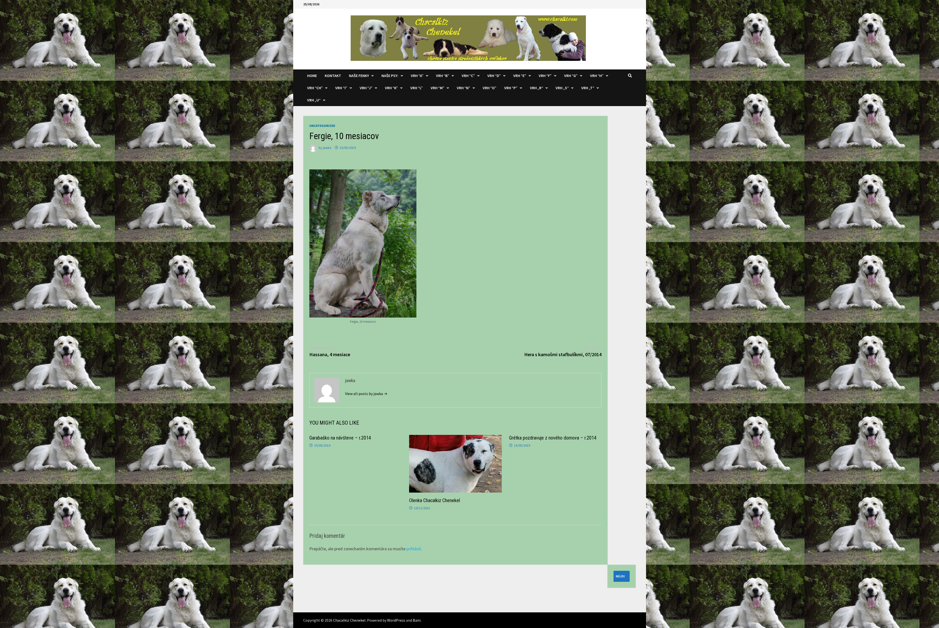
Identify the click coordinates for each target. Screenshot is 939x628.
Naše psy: (389, 75)
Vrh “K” (391, 87)
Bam (417, 620)
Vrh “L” (416, 87)
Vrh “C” (468, 75)
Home (312, 75)
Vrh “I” (341, 87)
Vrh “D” (494, 75)
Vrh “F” (545, 75)
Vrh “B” (442, 75)
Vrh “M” (437, 87)
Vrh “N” (463, 87)
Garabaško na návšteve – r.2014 (340, 438)
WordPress (396, 620)
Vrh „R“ (536, 87)
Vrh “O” (489, 87)
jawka (327, 147)
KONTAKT (333, 75)
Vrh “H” (597, 75)
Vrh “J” (366, 87)
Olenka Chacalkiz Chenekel (434, 500)
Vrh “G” (571, 75)
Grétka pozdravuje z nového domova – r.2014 (552, 438)
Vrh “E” (519, 75)
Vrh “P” (510, 87)
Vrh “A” (417, 75)
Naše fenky (359, 75)
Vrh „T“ (587, 87)
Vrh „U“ (314, 100)
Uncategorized (322, 125)
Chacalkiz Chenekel (349, 620)
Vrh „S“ (562, 87)
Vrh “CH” (315, 87)
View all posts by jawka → (366, 393)
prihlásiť (413, 548)
